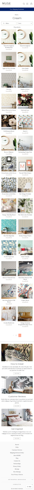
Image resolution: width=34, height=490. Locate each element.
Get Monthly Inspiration (17, 479)
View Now (17, 373)
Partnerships (17, 463)
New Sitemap (17, 472)
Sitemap (17, 469)
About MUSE (17, 455)
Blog (17, 458)
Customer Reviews (17, 450)
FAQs (17, 447)
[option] (17, 9)
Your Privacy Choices (17, 474)
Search (17, 444)
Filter (7, 23)
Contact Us (17, 461)
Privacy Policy (17, 466)
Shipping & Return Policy (17, 452)
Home (16, 14)
